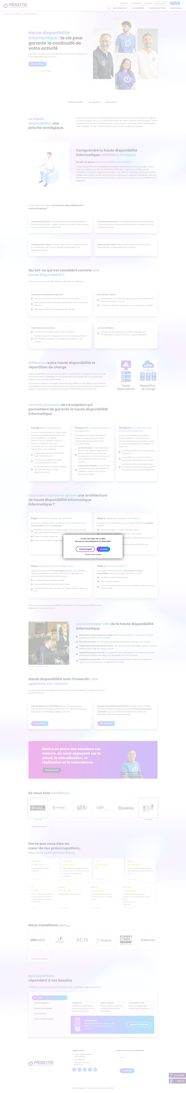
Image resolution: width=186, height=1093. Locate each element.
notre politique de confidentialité (97, 541)
